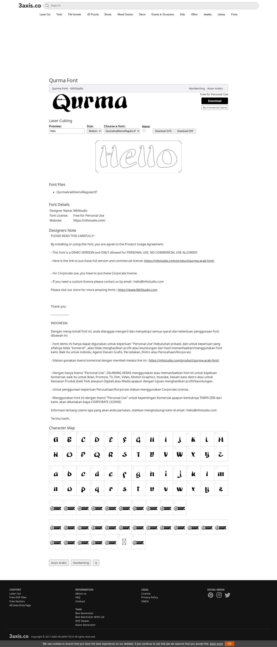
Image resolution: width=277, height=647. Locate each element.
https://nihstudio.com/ (89, 220)
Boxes (108, 14)
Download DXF (185, 131)
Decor (142, 14)
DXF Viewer (82, 621)
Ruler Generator (85, 625)
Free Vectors (17, 601)
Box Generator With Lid (89, 617)
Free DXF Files (17, 597)
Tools (59, 14)
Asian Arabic (215, 88)
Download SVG (163, 131)
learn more (216, 643)
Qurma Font (60, 88)
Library (221, 14)
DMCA (145, 601)
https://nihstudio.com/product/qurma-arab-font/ (179, 261)
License (146, 593)
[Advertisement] (138, 49)
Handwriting (197, 88)
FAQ (77, 597)
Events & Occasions (163, 14)
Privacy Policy (149, 597)
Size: (90, 126)
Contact (80, 601)
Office (194, 14)
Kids (182, 14)
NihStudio (76, 88)
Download (214, 100)
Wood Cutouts (125, 14)
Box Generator (84, 613)
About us (80, 593)
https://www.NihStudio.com (137, 290)
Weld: (146, 127)
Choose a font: (114, 126)
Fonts (234, 14)
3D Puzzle (93, 14)
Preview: (55, 126)
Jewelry (208, 14)
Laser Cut (45, 14)
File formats (74, 14)
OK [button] (229, 643)
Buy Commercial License (215, 107)
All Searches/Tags (20, 605)
